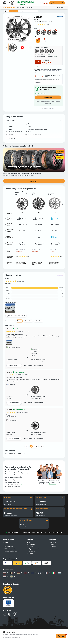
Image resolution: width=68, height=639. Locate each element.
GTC (6, 544)
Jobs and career (54, 549)
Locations (53, 547)
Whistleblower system (10, 549)
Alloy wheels (24, 11)
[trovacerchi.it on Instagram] (10, 614)
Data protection (9, 547)
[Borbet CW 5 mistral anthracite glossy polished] (43, 32)
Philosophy (53, 542)
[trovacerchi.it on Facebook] (5, 614)
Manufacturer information (12, 551)
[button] (34, 120)
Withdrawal (32, 551)
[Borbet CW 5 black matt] (54, 32)
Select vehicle (13, 11)
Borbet (30, 11)
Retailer (31, 547)
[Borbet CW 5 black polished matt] (38, 32)
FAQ (30, 542)
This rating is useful (14, 365)
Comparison (21, 7)
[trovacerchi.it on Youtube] (15, 614)
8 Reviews (48, 24)
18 (43, 41)
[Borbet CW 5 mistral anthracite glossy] (48, 32)
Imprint (6, 542)
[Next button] (41, 446)
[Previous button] (26, 446)
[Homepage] (5, 11)
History (52, 544)
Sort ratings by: (10, 321)
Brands (31, 553)
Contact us (32, 544)
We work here (52, 484)
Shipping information (34, 549)
